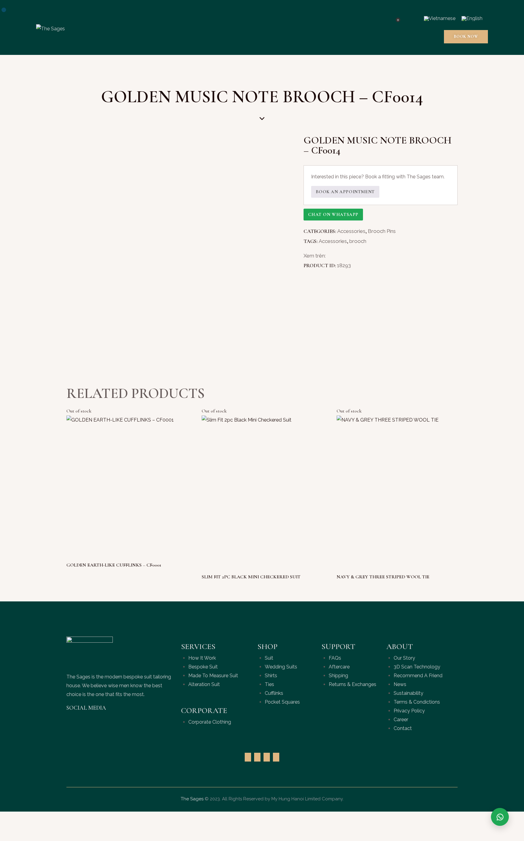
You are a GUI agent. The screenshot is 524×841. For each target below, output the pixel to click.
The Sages (192, 799)
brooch (357, 241)
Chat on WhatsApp (333, 214)
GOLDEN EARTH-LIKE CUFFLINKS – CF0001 (113, 565)
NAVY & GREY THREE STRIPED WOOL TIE (383, 577)
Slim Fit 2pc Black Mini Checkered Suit (251, 577)
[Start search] (412, 18)
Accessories (351, 231)
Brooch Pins (382, 231)
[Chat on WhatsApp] (500, 817)
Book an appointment (345, 191)
